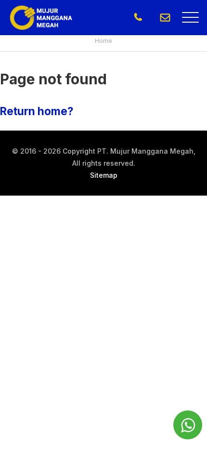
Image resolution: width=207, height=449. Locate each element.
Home (103, 40)
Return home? (36, 111)
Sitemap (103, 175)
